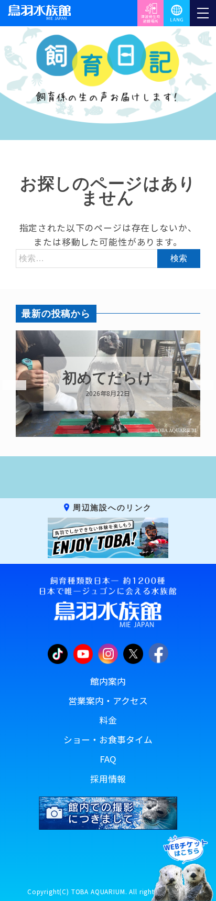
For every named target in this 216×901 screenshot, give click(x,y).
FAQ (108, 759)
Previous (8, 385)
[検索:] (108, 257)
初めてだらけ (107, 378)
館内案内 (108, 681)
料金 (108, 720)
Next (195, 385)
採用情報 (108, 779)
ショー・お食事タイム (108, 739)
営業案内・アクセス (108, 700)
